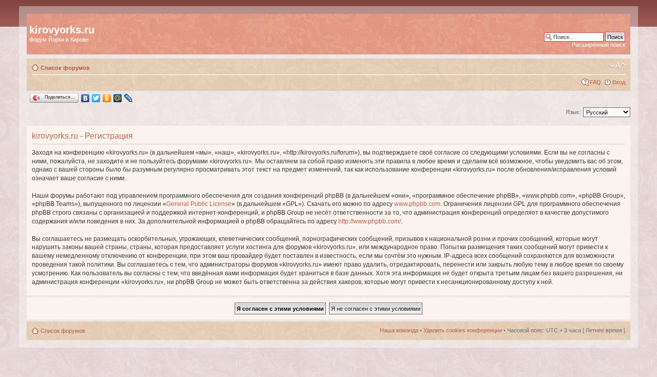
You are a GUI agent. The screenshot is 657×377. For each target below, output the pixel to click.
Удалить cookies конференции (462, 330)
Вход (618, 82)
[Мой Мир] (117, 98)
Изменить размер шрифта (617, 65)
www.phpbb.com (417, 204)
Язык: (573, 112)
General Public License (198, 204)
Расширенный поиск (598, 45)
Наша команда (399, 330)
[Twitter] (96, 98)
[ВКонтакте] (85, 98)
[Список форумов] (35, 19)
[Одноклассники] (107, 98)
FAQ (595, 82)
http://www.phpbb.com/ (369, 221)
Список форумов (65, 68)
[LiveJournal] (128, 98)
